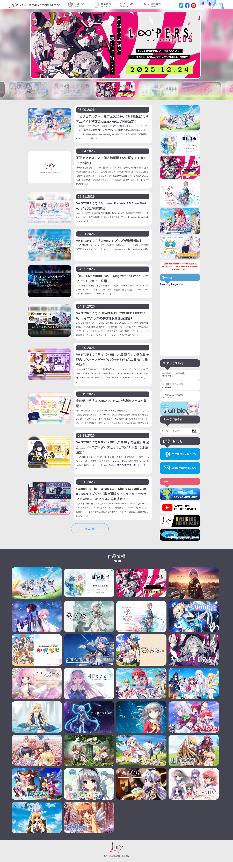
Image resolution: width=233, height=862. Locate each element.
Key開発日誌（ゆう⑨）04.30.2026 (173, 385)
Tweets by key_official (171, 284)
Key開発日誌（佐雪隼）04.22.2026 (173, 396)
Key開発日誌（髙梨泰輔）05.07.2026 (174, 374)
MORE (90, 529)
